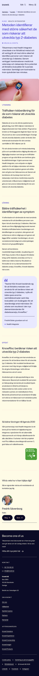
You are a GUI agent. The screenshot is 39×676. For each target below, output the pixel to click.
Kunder (12, 12)
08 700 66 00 (9, 567)
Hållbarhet (5, 606)
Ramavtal (5, 620)
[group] (23, 4)
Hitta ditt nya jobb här (11, 551)
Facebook (15, 669)
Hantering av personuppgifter (24, 660)
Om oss (4, 602)
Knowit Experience (8, 636)
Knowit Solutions (7, 631)
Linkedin (4, 669)
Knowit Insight (6, 644)
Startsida (5, 12)
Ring (6, 518)
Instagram (25, 669)
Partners (5, 615)
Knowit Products (7, 649)
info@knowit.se (9, 571)
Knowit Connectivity (8, 640)
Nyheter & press (7, 611)
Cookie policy (6, 660)
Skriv (18, 518)
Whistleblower (9, 664)
